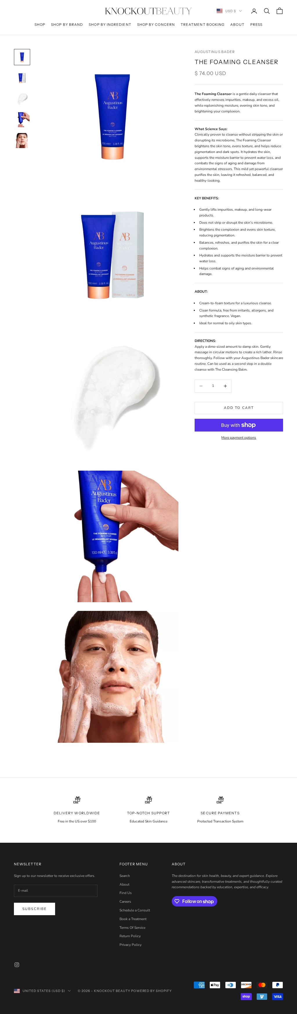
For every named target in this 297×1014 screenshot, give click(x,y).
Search (124, 875)
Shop (40, 24)
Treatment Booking (202, 24)
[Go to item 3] (22, 99)
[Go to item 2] (22, 78)
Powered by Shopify (151, 991)
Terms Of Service (132, 927)
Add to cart (239, 407)
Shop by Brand (67, 24)
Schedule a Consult (134, 910)
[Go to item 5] (22, 140)
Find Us (125, 893)
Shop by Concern (156, 24)
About (237, 24)
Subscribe (34, 908)
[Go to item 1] (22, 57)
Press (256, 24)
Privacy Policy (130, 944)
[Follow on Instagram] (17, 965)
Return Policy (130, 936)
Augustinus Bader (215, 52)
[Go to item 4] (22, 120)
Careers (125, 901)
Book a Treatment (132, 919)
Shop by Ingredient (110, 24)
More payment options (238, 437)
